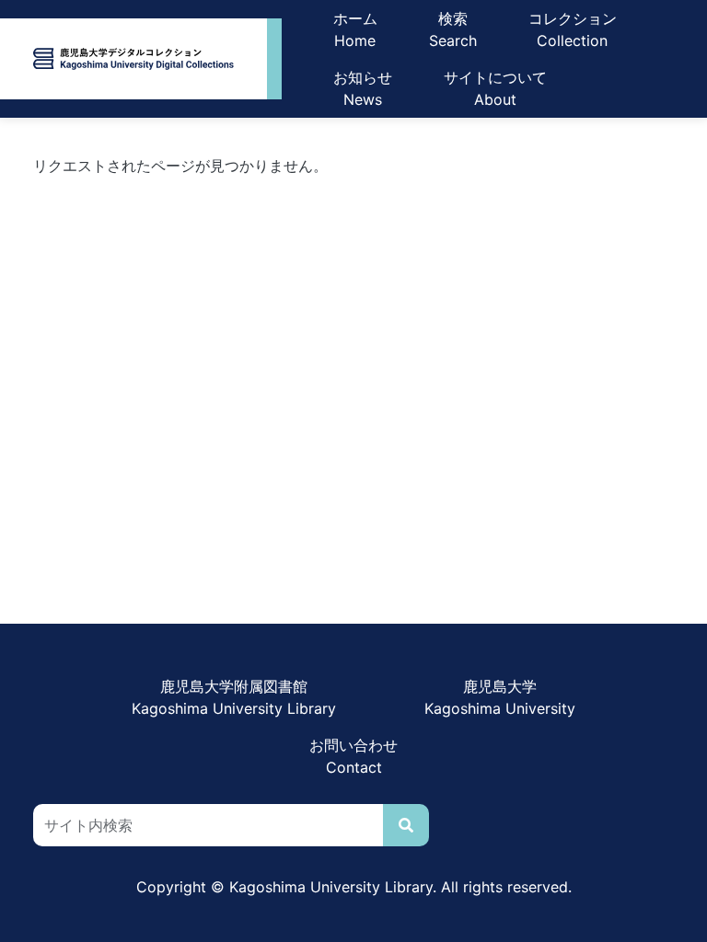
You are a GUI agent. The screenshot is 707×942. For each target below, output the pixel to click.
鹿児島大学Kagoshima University (499, 697)
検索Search (453, 29)
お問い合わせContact (353, 756)
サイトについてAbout (495, 88)
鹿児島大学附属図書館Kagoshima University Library (234, 697)
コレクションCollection (572, 29)
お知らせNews (362, 88)
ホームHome (355, 29)
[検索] (406, 825)
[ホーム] (133, 58)
